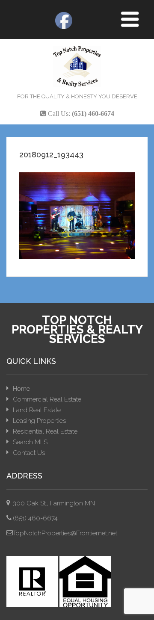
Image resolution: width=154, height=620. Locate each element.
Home (21, 389)
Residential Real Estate (45, 431)
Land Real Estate (37, 410)
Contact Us (29, 453)
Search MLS (30, 442)
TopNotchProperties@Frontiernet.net (65, 533)
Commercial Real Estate (47, 399)
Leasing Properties (39, 421)
